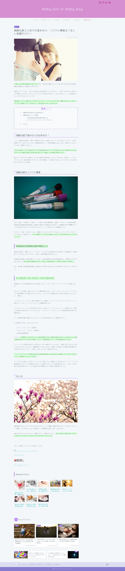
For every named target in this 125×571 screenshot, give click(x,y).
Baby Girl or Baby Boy (62, 9)
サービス (56, 20)
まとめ (25, 124)
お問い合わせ (87, 20)
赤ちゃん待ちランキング (21, 465)
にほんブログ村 (18, 455)
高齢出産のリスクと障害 (30, 115)
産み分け (17, 27)
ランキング (66, 20)
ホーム (36, 20)
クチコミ (76, 20)
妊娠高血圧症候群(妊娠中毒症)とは (38, 118)
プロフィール (46, 20)
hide (48, 109)
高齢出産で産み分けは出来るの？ (33, 112)
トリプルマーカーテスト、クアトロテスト (40, 120)
